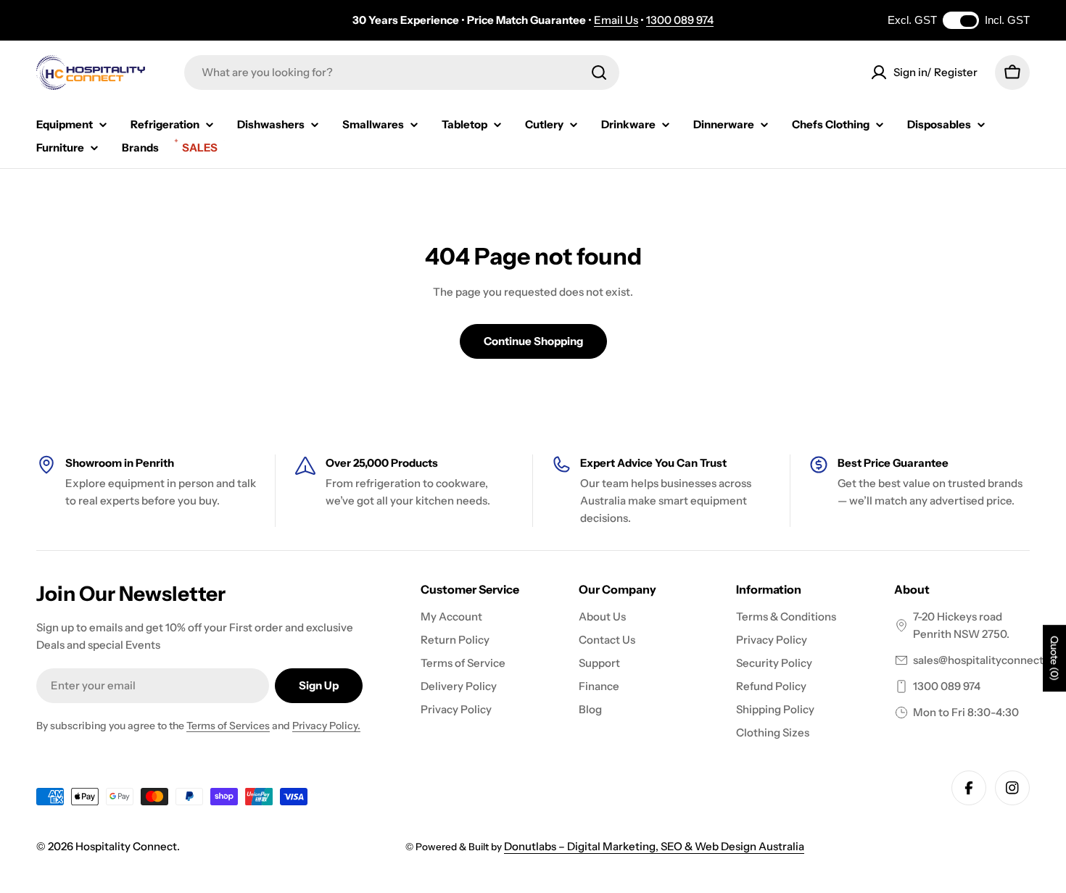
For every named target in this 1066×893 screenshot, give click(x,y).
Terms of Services (228, 725)
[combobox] (401, 72)
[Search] (599, 72)
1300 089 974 (680, 20)
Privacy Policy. (326, 725)
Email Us (616, 20)
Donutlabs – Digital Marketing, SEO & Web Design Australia (654, 846)
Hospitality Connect (126, 846)
